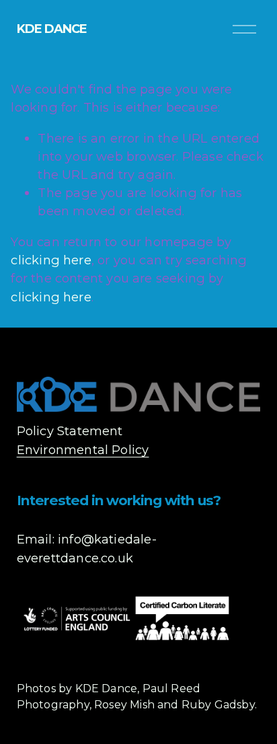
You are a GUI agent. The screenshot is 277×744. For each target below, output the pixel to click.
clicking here (51, 260)
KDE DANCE (52, 28)
